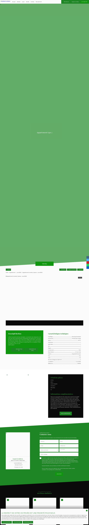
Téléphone (62, 445)
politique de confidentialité (55, 469)
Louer (23, 1)
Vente (7, 272)
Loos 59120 (18, 272)
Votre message (44, 454)
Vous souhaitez (62, 449)
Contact (32, 1)
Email (42, 445)
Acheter (18, 1)
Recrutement (39, 1)
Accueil (13, 1)
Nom (61, 441)
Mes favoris (66, 1)
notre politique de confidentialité (37, 519)
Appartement (12, 272)
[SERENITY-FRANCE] (5, 2)
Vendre (27, 1)
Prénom (42, 441)
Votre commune (44, 450)
